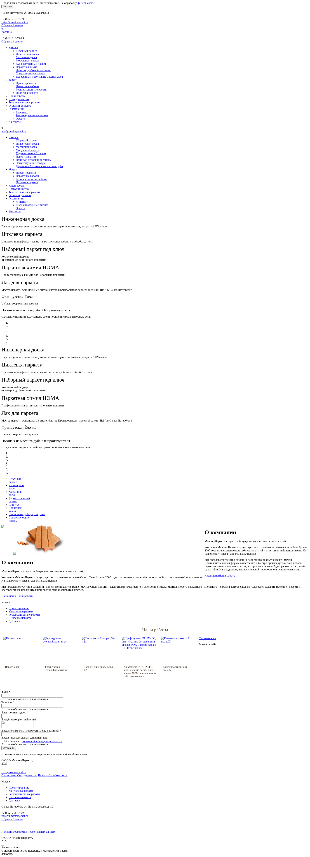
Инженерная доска (27, 54)
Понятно (7, 6)
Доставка (14, 621)
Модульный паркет (27, 60)
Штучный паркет (26, 50)
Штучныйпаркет (15, 480)
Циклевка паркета (27, 92)
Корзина (6, 31)
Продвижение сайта (13, 772)
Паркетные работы (27, 86)
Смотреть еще (207, 638)
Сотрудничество (19, 99)
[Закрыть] (2, 845)
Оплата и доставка (20, 105)
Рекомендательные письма (32, 115)
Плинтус (14, 504)
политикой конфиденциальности (42, 741)
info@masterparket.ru (13, 131)
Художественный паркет (31, 63)
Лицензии (22, 112)
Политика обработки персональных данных (28, 831)
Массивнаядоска (15, 493)
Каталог (13, 47)
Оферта (20, 118)
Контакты (15, 121)
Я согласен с (34, 741)
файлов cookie (86, 2)
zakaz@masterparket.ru (14, 22)
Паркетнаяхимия (15, 509)
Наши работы (17, 95)
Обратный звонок (12, 25)
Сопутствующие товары (30, 73)
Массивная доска (26, 57)
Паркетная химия (26, 66)
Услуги (13, 79)
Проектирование (26, 83)
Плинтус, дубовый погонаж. (33, 70)
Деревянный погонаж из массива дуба (39, 76)
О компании (16, 108)
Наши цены (212, 575)
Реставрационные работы (31, 89)
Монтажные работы (21, 611)
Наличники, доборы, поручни (27, 514)
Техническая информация (24, 102)
